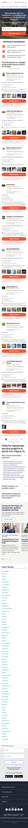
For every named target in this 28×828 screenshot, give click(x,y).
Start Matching (14, 33)
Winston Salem (6, 675)
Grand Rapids (6, 643)
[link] (14, 76)
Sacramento (5, 590)
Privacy (5, 815)
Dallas (3, 710)
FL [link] (7, 6)
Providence (5, 699)
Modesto (4, 587)
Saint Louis (5, 654)
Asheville (4, 664)
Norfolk (4, 726)
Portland (4, 688)
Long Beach (5, 582)
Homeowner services (8, 787)
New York (5, 662)
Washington (5, 606)
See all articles (8, 519)
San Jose (4, 598)
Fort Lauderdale (7, 608)
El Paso (4, 712)
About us (4, 801)
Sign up (14, 762)
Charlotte (5, 667)
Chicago (4, 624)
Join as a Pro (17, 2)
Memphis (4, 702)
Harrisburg (5, 691)
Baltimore (5, 635)
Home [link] (3, 6)
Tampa (4, 619)
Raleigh (4, 672)
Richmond (5, 728)
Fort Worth (5, 715)
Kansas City (5, 651)
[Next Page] (25, 439)
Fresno (4, 579)
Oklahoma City (6, 686)
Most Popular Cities (7, 746)
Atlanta (4, 622)
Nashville (4, 704)
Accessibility (21, 815)
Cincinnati (5, 678)
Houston (4, 718)
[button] (4, 96)
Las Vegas (5, 656)
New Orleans (6, 632)
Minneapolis (5, 646)
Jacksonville (5, 611)
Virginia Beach (6, 731)
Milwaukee (5, 739)
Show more (23, 92)
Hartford (4, 603)
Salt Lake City (6, 723)
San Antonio (5, 720)
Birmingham (5, 571)
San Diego (5, 592)
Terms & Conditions (23, 818)
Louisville (4, 630)
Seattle (4, 734)
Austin (4, 707)
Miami (3, 614)
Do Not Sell (15, 815)
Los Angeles (5, 584)
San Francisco (6, 595)
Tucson (4, 576)
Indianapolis (5, 627)
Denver (4, 600)
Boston (4, 638)
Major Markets (8, 567)
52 (22, 439)
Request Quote (14, 101)
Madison (4, 736)
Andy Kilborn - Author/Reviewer (10, 535)
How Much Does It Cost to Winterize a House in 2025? (10, 541)
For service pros (7, 792)
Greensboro (5, 670)
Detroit (4, 640)
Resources (5, 797)
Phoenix (4, 574)
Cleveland (5, 680)
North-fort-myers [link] (14, 6)
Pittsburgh (5, 696)
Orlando (4, 616)
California (10, 815)
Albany (4, 659)
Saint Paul (5, 648)
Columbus (5, 683)
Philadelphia (5, 694)
